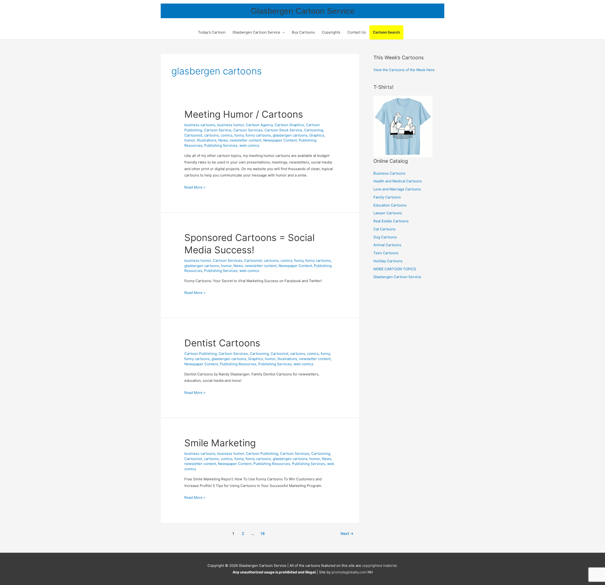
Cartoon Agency (259, 125)
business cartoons (199, 125)
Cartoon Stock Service (283, 130)
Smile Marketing (220, 443)
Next (347, 533)
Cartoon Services (248, 130)
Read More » (194, 188)
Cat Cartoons (384, 229)
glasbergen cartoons (290, 135)
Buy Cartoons (303, 32)
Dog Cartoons (385, 237)
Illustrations (206, 140)
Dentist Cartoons (222, 343)
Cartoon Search (386, 32)
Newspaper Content (280, 140)
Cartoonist (193, 135)
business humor (230, 125)
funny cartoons (258, 135)
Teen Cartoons (385, 253)
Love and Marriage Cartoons (397, 189)
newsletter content (245, 140)
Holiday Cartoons (387, 261)
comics (227, 135)
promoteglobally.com (349, 572)
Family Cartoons (387, 197)
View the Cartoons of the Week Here (404, 70)
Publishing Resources (238, 364)
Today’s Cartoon (211, 32)
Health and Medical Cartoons (397, 181)
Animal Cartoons (387, 245)
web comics (249, 145)
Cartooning (313, 130)
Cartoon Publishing (200, 353)
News (223, 140)
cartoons (211, 135)
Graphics (316, 135)
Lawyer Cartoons (387, 213)
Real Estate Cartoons (391, 221)
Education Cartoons (389, 205)
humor (189, 140)
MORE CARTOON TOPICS (394, 269)
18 (262, 533)
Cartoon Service (217, 130)
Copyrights (331, 32)
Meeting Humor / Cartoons (243, 114)
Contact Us (356, 32)
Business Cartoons (389, 173)
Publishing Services (221, 145)
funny (239, 135)
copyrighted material (379, 565)
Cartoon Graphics (289, 125)
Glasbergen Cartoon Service (302, 10)
